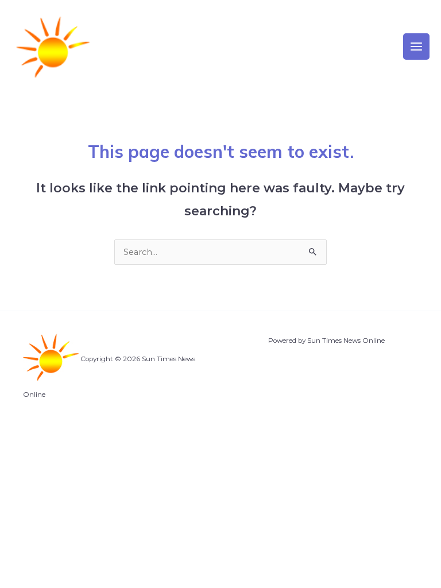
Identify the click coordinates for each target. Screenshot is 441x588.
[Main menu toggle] (416, 46)
